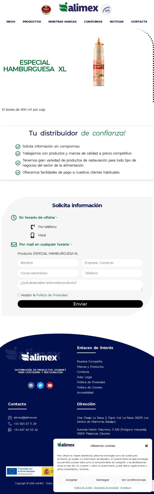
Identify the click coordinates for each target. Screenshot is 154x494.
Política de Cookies (83, 487)
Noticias (117, 21)
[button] (146, 446)
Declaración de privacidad (106, 487)
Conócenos (93, 21)
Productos (32, 21)
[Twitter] (40, 385)
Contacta (139, 21)
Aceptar (72, 480)
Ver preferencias (134, 480)
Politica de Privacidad (51, 295)
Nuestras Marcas (62, 21)
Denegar (102, 480)
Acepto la (44, 295)
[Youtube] (49, 385)
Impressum (125, 487)
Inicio (10, 21)
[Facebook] (31, 385)
